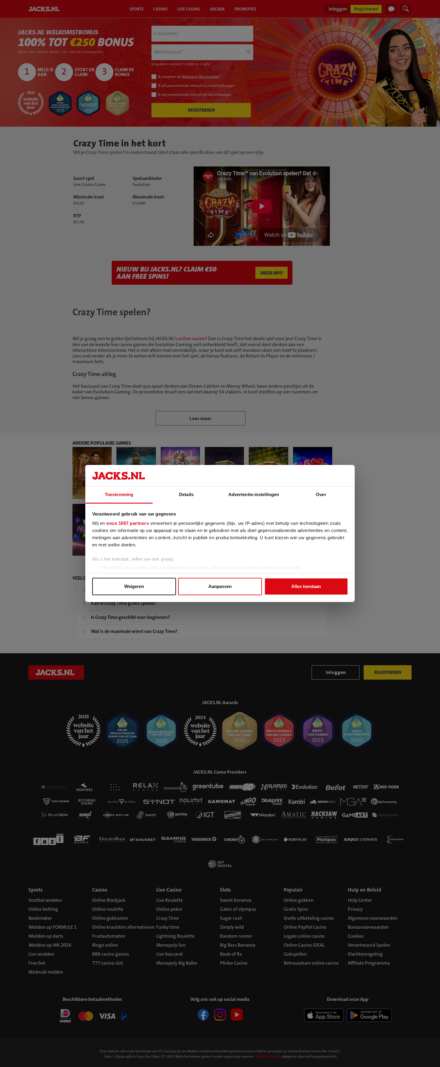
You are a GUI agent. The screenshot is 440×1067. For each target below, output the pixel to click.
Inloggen (338, 9)
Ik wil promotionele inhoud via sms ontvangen (194, 94)
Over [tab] (321, 494)
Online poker (169, 909)
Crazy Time (167, 918)
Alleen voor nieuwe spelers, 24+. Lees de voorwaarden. (61, 51)
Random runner (236, 936)
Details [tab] (186, 494)
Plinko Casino (234, 963)
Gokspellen (295, 954)
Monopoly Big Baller (177, 963)
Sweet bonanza (235, 900)
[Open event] (92, 1017)
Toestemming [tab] (119, 494)
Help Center (360, 900)
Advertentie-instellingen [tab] (253, 494)
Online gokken (298, 900)
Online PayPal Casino (305, 927)
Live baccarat (169, 954)
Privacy (355, 909)
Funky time (167, 927)
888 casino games (110, 954)
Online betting (43, 909)
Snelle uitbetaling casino (309, 918)
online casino (191, 338)
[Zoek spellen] (406, 9)
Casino (99, 889)
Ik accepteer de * (189, 76)
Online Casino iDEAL (304, 945)
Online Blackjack (108, 900)
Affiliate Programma (369, 963)
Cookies (356, 936)
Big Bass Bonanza (237, 945)
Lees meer (200, 418)
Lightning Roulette (175, 936)
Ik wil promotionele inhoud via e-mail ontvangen (196, 85)
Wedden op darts (45, 936)
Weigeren (134, 586)
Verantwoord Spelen (369, 945)
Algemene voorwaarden (372, 918)
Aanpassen (220, 586)
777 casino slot (107, 963)
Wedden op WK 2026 (50, 945)
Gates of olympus (238, 909)
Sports (35, 889)
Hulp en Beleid (364, 889)
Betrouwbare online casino (311, 963)
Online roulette (107, 909)
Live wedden (41, 954)
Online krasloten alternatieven (123, 927)
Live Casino (168, 889)
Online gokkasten (110, 918)
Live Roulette (169, 900)
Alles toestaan (306, 586)
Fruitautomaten (108, 936)
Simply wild (232, 927)
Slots (225, 889)
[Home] (45, 9)
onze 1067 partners (127, 523)
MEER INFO (271, 273)
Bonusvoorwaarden (368, 927)
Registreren (366, 9)
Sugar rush (231, 918)
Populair (293, 889)
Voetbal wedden (45, 900)
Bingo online (105, 945)
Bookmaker (40, 918)
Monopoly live (171, 945)
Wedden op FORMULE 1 (52, 927)
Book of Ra (231, 954)
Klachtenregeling (365, 954)
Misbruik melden (45, 972)
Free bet (36, 963)
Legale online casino (304, 936)
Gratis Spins (296, 909)
